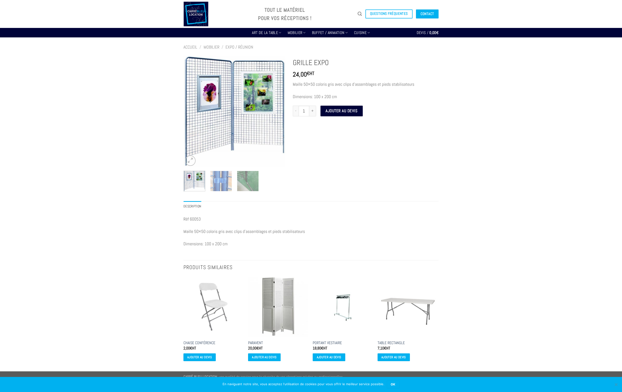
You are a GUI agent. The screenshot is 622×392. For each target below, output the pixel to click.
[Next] (277, 111)
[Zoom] (190, 160)
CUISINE (360, 32)
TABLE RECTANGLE (391, 343)
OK (393, 384)
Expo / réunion (239, 47)
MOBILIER (295, 32)
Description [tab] (192, 206)
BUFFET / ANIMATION (328, 32)
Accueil (190, 47)
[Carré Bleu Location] (217, 14)
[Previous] (191, 111)
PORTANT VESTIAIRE (327, 343)
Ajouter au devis (341, 110)
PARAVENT (255, 343)
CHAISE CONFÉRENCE (199, 343)
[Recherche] (360, 14)
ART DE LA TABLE (265, 32)
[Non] (615, 386)
